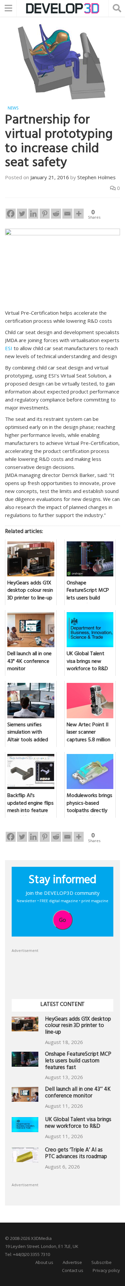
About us (44, 1262)
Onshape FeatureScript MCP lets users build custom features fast (78, 1061)
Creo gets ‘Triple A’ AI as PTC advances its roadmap (76, 1154)
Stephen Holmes (96, 177)
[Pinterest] (45, 214)
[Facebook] (11, 214)
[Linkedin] (33, 214)
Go (62, 920)
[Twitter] (22, 214)
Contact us (72, 1270)
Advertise (72, 1262)
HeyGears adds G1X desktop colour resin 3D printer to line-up (78, 1026)
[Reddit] (56, 214)
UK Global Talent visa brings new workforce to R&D (78, 1123)
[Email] (67, 214)
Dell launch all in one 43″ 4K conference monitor (78, 1093)
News (13, 108)
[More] (79, 214)
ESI (8, 348)
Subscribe (101, 1262)
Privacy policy (106, 1270)
